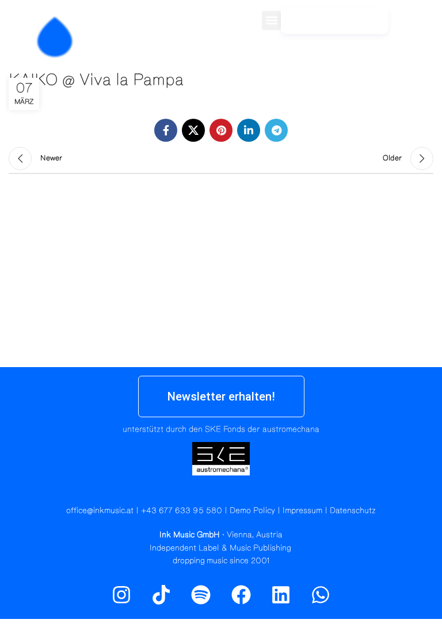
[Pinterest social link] (221, 130)
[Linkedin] (280, 594)
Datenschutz (353, 511)
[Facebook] (241, 594)
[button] (271, 20)
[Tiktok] (161, 594)
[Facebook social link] (165, 130)
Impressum (302, 511)
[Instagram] (401, 26)
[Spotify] (426, 26)
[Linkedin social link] (248, 130)
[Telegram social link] (276, 130)
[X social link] (193, 130)
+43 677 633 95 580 (181, 511)
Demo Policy (252, 511)
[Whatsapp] (320, 594)
